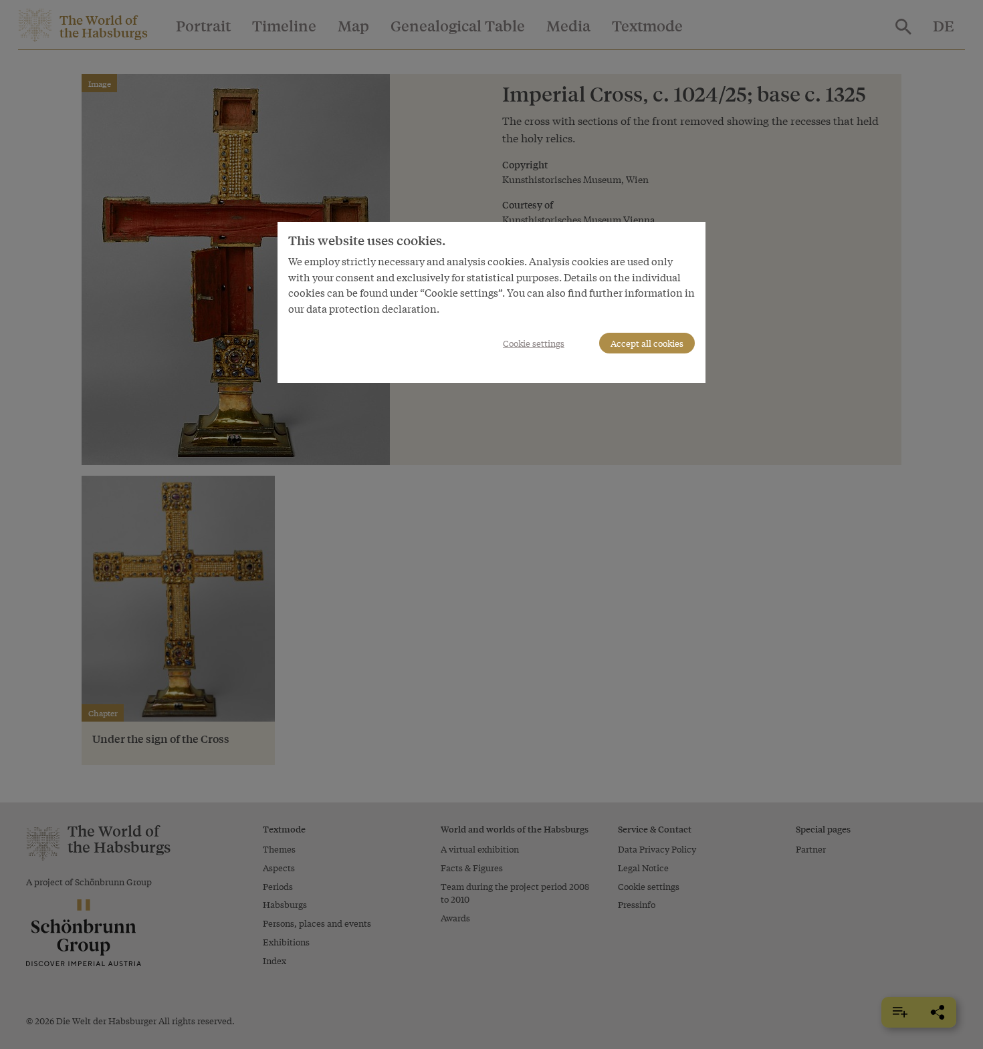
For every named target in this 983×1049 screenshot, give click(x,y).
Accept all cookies (647, 343)
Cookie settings (533, 343)
